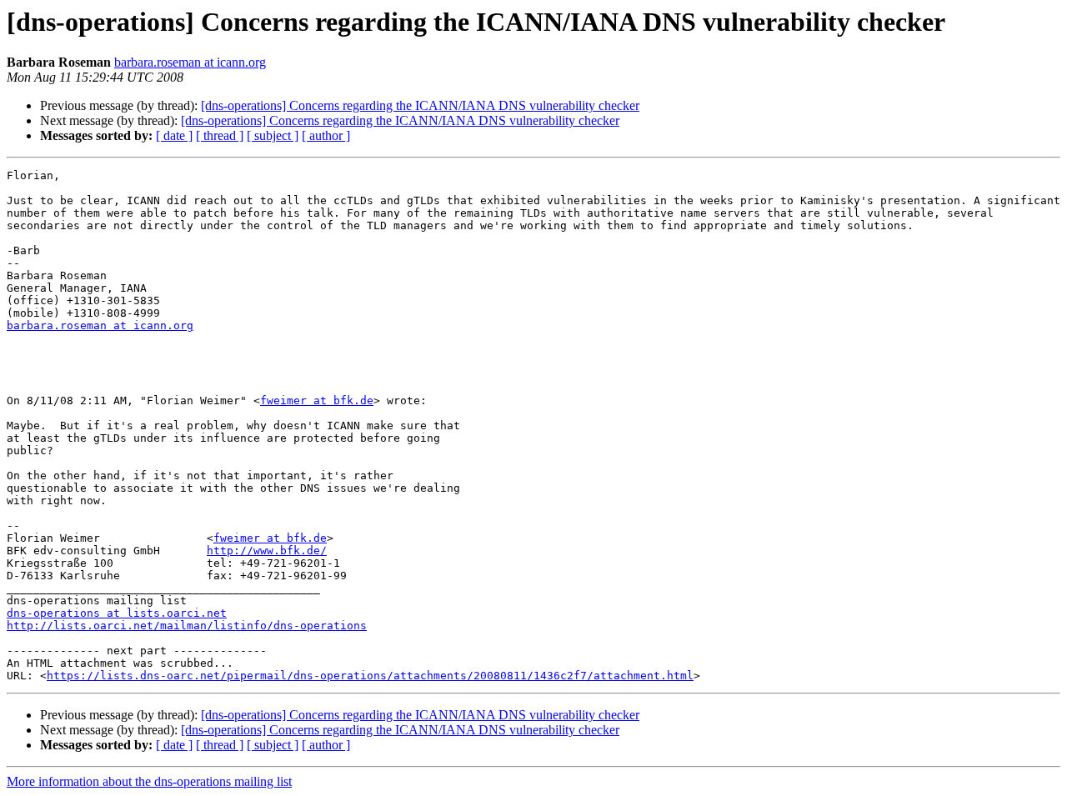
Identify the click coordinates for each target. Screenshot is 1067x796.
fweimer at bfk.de (316, 400)
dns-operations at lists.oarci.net (117, 613)
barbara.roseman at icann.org (190, 62)
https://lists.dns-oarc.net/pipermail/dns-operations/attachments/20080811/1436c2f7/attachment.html (370, 675)
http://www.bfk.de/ (267, 550)
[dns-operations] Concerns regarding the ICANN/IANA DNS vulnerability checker (420, 105)
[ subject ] (272, 135)
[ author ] (326, 135)
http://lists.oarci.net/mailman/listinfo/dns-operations (187, 625)
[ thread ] (219, 135)
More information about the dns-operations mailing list (149, 781)
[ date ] (174, 135)
